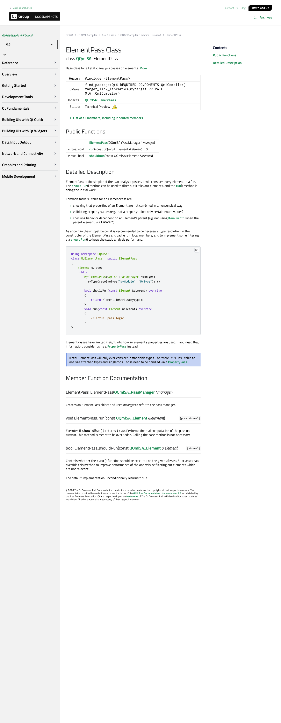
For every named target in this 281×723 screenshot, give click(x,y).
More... (144, 68)
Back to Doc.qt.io (22, 7)
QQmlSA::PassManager (134, 392)
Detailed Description (227, 62)
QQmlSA (84, 58)
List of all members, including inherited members (108, 117)
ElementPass (98, 142)
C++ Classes (109, 35)
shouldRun (97, 155)
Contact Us (231, 8)
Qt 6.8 (69, 35)
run (91, 149)
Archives (266, 17)
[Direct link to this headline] (107, 131)
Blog (243, 8)
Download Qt (260, 7)
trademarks (132, 496)
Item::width (176, 218)
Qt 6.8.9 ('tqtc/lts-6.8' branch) (17, 35)
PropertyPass (117, 346)
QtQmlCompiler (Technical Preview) (140, 35)
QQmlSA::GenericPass (100, 99)
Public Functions (224, 55)
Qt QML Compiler (87, 35)
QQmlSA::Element (131, 418)
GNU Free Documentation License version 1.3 (157, 493)
